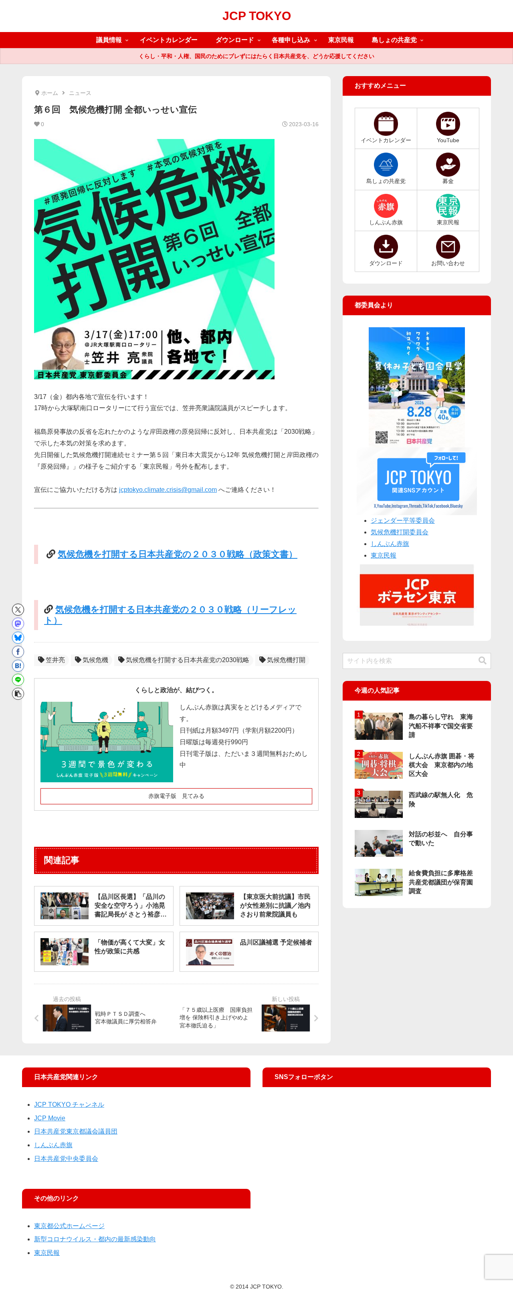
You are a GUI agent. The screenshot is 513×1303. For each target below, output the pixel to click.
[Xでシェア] (18, 610)
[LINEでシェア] (18, 680)
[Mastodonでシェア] (18, 624)
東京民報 (383, 555)
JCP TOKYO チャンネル (69, 1104)
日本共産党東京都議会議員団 (75, 1131)
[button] (18, 694)
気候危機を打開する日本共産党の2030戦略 (187, 660)
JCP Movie (49, 1118)
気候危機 (95, 660)
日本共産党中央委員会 (66, 1158)
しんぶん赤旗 (390, 543)
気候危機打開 (286, 660)
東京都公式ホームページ (69, 1225)
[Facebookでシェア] (18, 652)
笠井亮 (55, 660)
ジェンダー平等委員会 (403, 520)
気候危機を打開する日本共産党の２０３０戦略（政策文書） (177, 554)
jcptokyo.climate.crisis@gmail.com (168, 489)
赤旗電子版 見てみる (176, 796)
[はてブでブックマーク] (18, 666)
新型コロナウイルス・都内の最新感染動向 (95, 1239)
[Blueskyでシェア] (18, 638)
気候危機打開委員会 (399, 532)
